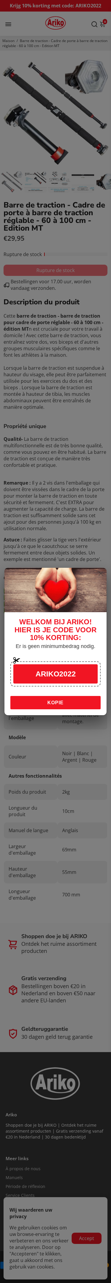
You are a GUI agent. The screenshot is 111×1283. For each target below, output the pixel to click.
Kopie (55, 702)
